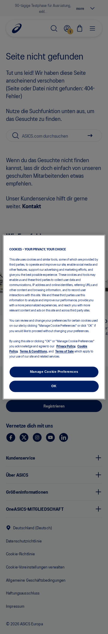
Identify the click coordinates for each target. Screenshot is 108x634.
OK (54, 386)
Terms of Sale (64, 351)
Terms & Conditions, (34, 351)
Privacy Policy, (66, 346)
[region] (54, 317)
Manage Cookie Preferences (54, 371)
